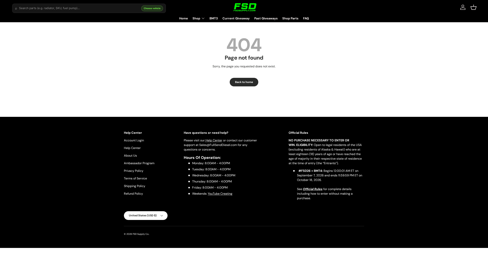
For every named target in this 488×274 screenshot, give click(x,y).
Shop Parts (290, 18)
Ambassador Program (139, 163)
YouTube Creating (220, 194)
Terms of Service (135, 178)
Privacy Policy (133, 171)
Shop (196, 18)
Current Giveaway (236, 18)
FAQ (306, 18)
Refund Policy (133, 194)
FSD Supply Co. (141, 234)
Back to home (244, 82)
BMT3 (213, 18)
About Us (130, 156)
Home (183, 18)
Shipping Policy (134, 186)
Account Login (134, 140)
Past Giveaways (266, 18)
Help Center (132, 148)
